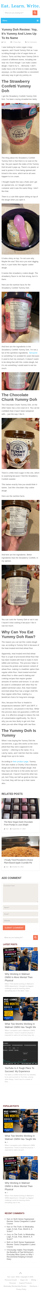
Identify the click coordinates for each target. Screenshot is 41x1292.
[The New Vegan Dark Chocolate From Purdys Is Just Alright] (20, 808)
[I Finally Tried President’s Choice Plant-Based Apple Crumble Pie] (20, 846)
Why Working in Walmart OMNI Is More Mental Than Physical (19, 977)
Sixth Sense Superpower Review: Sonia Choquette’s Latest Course (21, 1221)
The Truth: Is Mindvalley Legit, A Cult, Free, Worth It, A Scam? (20, 1229)
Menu (5, 20)
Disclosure (33, 1286)
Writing (33, 1280)
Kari (4, 42)
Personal (12, 1283)
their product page (20, 761)
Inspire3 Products (25, 1283)
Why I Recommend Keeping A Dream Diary (20, 1256)
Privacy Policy (21, 1289)
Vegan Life (24, 1280)
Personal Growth (11, 1280)
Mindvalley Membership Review (15, 1286)
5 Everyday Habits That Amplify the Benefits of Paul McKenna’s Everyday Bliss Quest (20, 1252)
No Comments (32, 42)
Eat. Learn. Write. (20, 6)
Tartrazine (33, 353)
